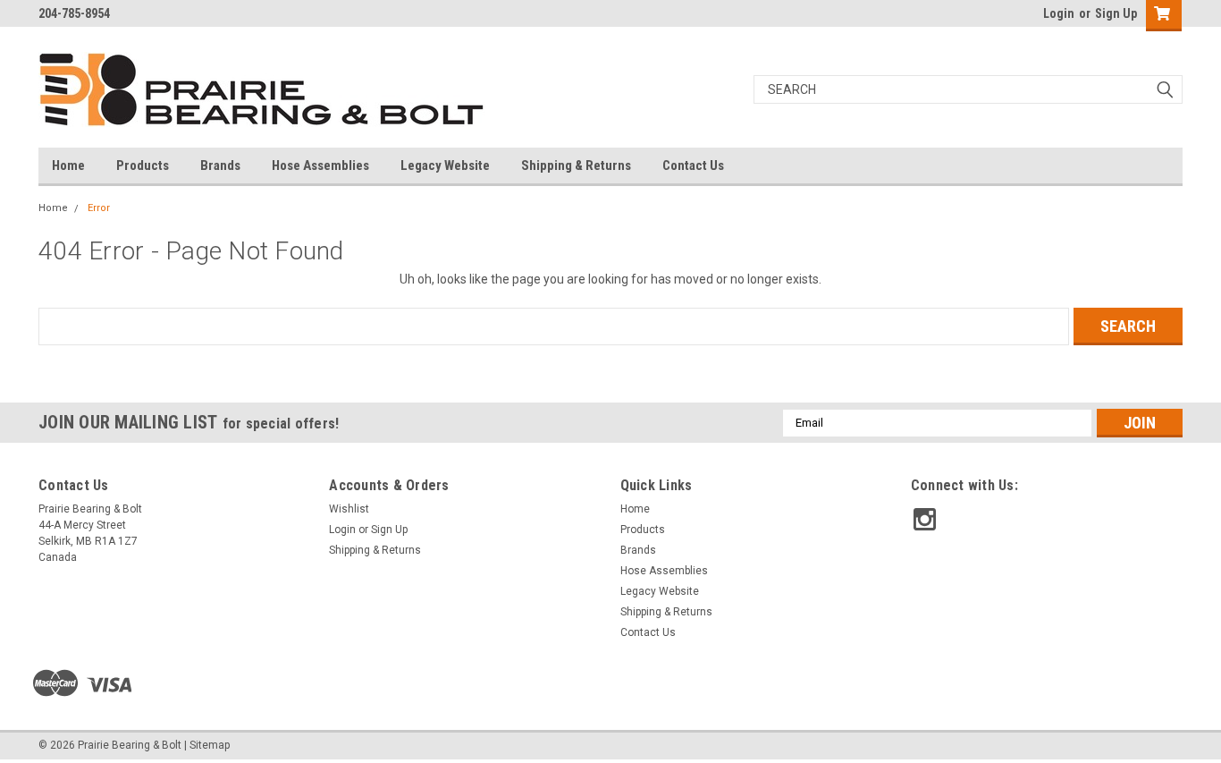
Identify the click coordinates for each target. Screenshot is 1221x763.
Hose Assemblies (320, 165)
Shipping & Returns (576, 165)
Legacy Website (445, 165)
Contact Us (693, 165)
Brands (220, 165)
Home (68, 165)
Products (142, 165)
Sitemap (209, 745)
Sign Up (1116, 13)
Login (1058, 13)
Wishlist (349, 509)
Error (99, 208)
